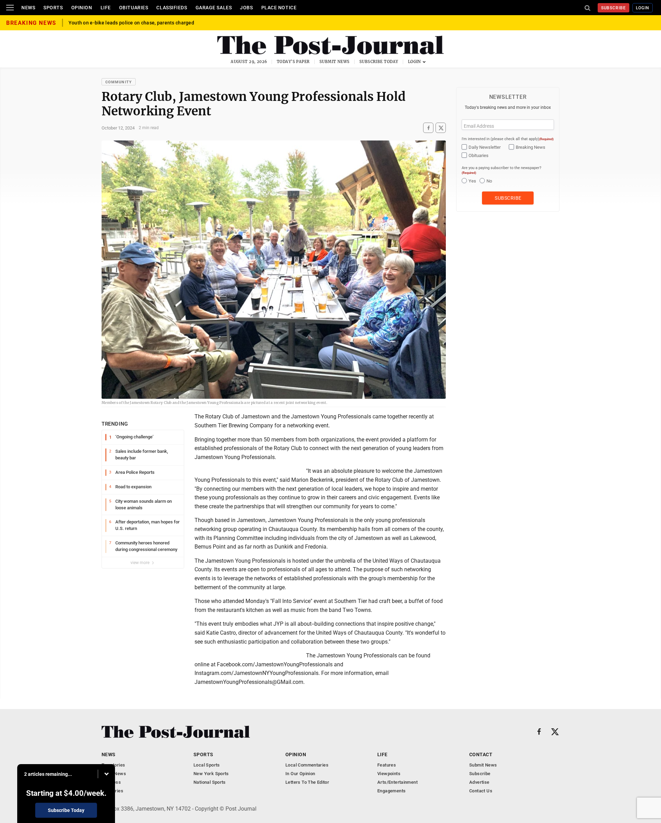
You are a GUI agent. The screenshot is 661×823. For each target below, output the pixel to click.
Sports (53, 7)
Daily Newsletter (485, 147)
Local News (114, 773)
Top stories (113, 765)
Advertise (479, 782)
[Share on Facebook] (428, 128)
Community (118, 82)
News (28, 7)
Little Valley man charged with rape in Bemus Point (127, 18)
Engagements (391, 790)
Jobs (246, 7)
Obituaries (133, 7)
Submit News (334, 61)
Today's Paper (293, 61)
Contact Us (480, 790)
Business (111, 782)
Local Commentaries (306, 765)
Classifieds (171, 7)
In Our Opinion (300, 773)
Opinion (81, 7)
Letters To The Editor (307, 782)
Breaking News (530, 147)
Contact (480, 754)
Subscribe (613, 8)
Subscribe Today (378, 61)
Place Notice (279, 7)
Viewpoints (388, 773)
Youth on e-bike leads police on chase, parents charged (131, 24)
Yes (472, 181)
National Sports (209, 782)
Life (106, 7)
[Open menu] (10, 7)
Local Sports (206, 765)
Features (386, 765)
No (489, 181)
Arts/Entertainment (397, 782)
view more (140, 562)
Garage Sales (214, 7)
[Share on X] (441, 128)
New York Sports (211, 773)
